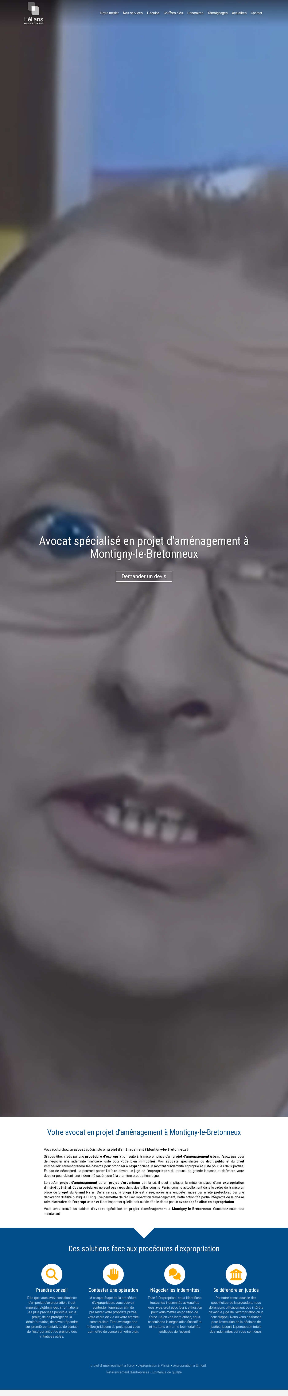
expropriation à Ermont (189, 1366)
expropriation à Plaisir (154, 1366)
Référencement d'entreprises (127, 1372)
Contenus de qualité (167, 1372)
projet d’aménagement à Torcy (113, 1366)
